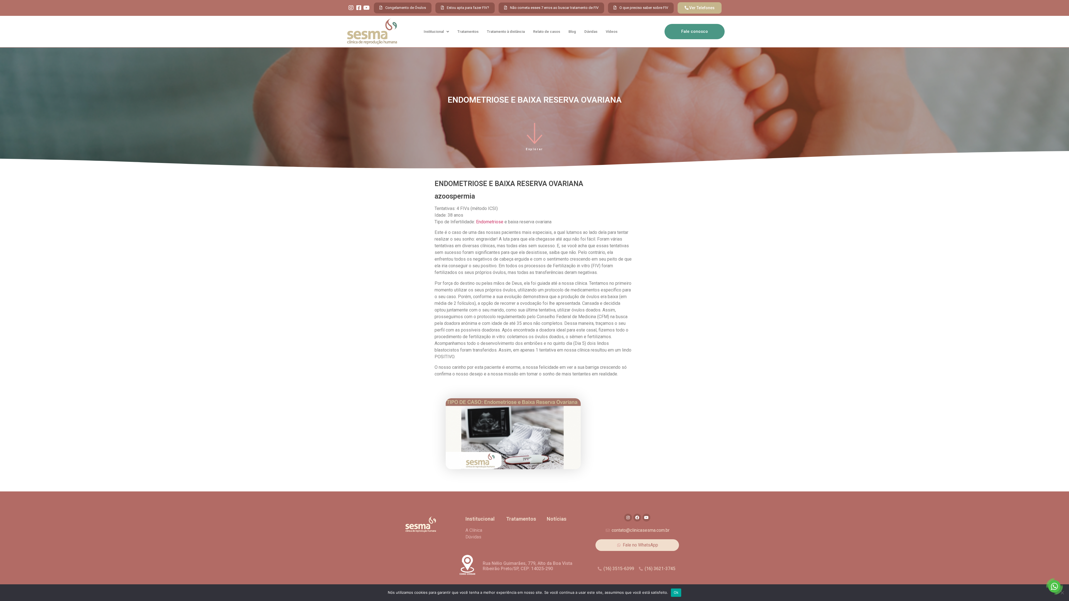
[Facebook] (637, 517)
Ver (692, 8)
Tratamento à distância (506, 31)
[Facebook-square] (359, 8)
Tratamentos (468, 31)
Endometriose (489, 221)
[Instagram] (351, 8)
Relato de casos (546, 31)
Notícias (557, 519)
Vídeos (611, 31)
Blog (572, 31)
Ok (676, 592)
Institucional (434, 31)
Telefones (706, 8)
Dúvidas (590, 31)
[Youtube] (367, 8)
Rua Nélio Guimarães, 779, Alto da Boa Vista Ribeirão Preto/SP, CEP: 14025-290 (527, 566)
